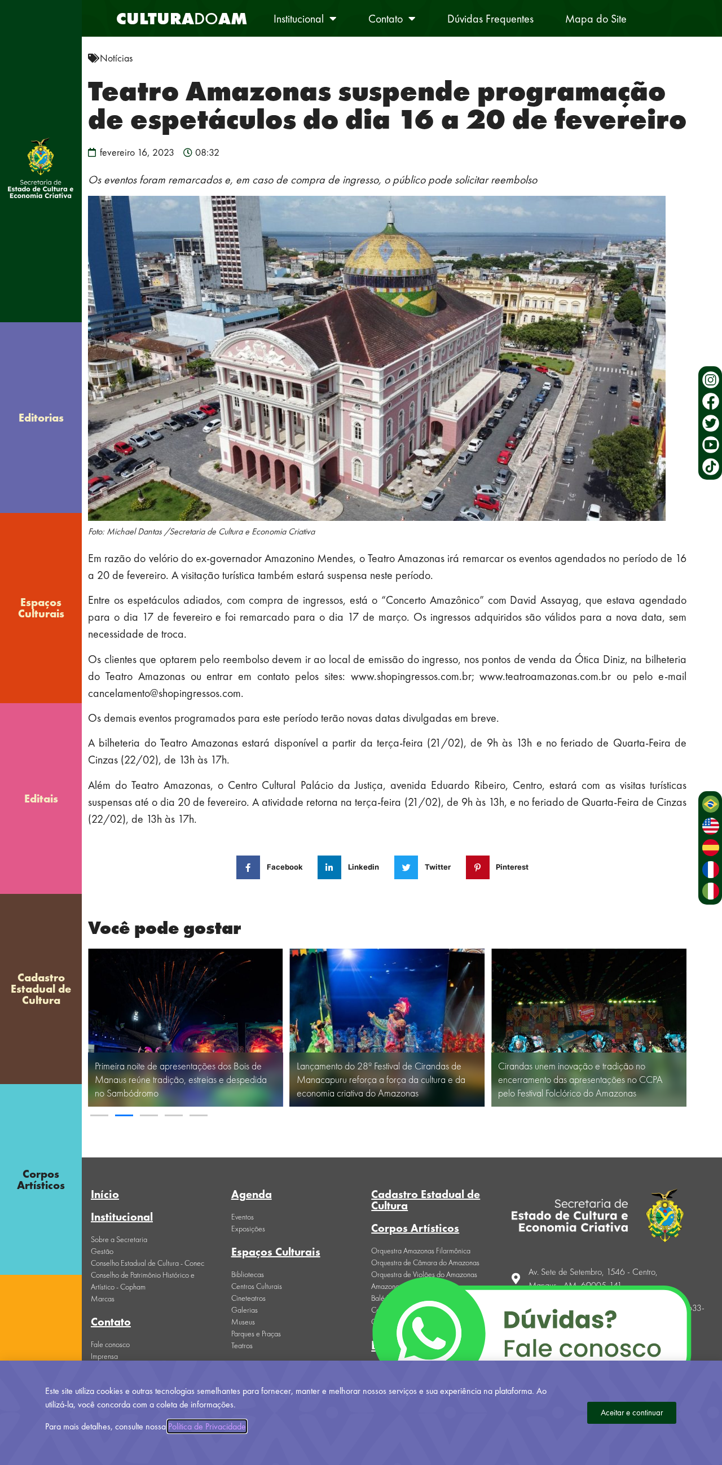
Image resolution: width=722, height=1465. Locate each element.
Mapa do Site (596, 18)
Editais (41, 798)
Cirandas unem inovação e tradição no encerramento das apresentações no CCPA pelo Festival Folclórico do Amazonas (580, 1079)
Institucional (299, 18)
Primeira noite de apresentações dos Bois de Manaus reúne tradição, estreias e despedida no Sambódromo (181, 1079)
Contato (385, 18)
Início (105, 1194)
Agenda (251, 1194)
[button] (99, 1115)
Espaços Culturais (41, 608)
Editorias (41, 417)
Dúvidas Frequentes (490, 18)
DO (181, 18)
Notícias (116, 57)
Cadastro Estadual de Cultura (41, 988)
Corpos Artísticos (41, 1179)
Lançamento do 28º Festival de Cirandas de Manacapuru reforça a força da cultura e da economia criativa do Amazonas (381, 1079)
